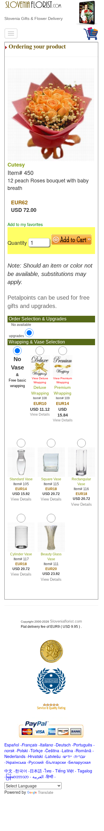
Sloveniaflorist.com (66, 621)
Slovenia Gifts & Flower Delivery (33, 18)
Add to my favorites (25, 224)
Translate (45, 792)
